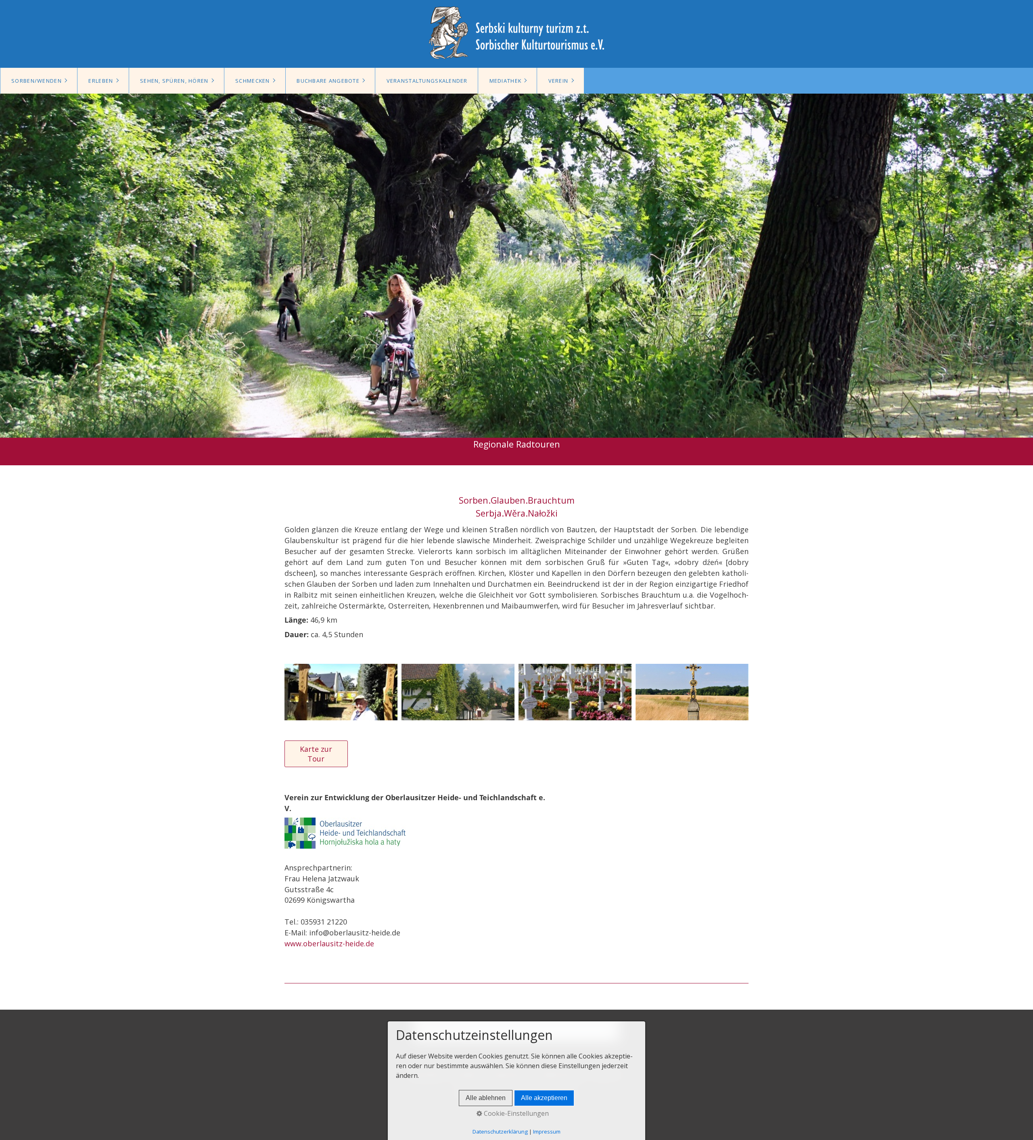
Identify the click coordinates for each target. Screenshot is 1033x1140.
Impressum (546, 1131)
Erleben (100, 80)
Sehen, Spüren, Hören (174, 80)
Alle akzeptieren (544, 1097)
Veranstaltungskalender (427, 80)
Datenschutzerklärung (500, 1131)
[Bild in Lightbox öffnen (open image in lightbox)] (340, 692)
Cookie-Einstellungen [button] (515, 1113)
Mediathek (505, 80)
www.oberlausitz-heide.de (329, 943)
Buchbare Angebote (328, 80)
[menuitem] (38, 81)
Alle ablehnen (486, 1097)
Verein (558, 80)
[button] (316, 753)
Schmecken (252, 80)
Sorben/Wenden (36, 80)
